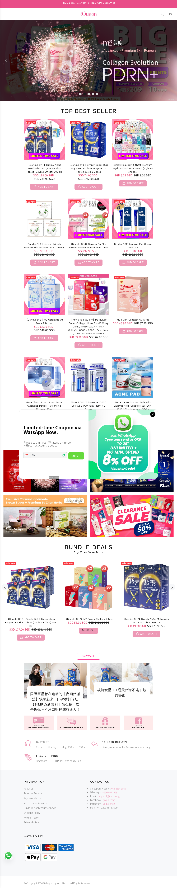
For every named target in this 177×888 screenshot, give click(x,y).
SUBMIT (76, 456)
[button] (27, 455)
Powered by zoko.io (54, 477)
